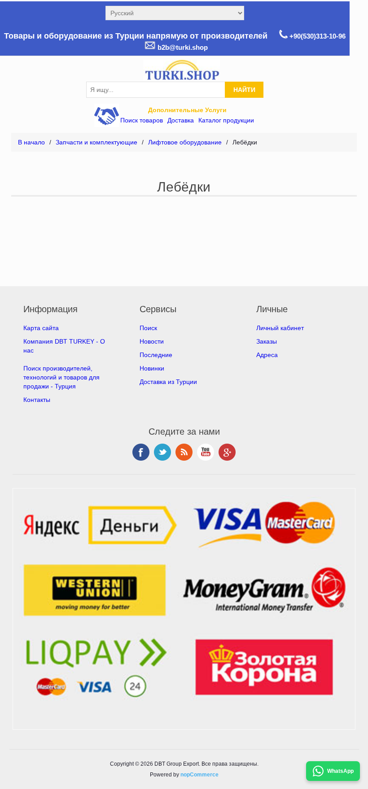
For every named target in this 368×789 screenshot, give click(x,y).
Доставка (180, 120)
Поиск (148, 327)
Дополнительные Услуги (187, 109)
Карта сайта (41, 327)
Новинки (152, 368)
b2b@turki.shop (182, 47)
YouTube (205, 452)
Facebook (140, 452)
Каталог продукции (226, 120)
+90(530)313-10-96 (317, 36)
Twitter (162, 452)
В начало (31, 142)
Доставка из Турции (168, 381)
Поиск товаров (141, 120)
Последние (156, 354)
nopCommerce (199, 775)
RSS (184, 452)
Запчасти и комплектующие (96, 142)
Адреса (267, 354)
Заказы (266, 341)
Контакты (36, 399)
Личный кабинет (280, 327)
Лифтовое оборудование (185, 142)
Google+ (227, 452)
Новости (152, 341)
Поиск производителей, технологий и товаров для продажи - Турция (61, 377)
